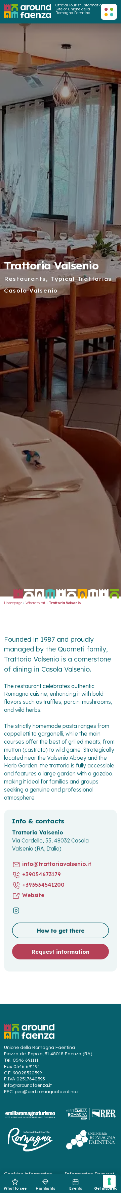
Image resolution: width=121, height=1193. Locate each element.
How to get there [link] (60, 930)
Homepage (13, 603)
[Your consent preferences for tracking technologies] (109, 1181)
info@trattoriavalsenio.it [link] (56, 864)
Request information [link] (60, 951)
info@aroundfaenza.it (28, 1085)
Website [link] (33, 895)
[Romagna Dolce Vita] (30, 1139)
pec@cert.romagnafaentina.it (47, 1091)
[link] (15, 1184)
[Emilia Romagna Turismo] (30, 1114)
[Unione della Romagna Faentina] (91, 1139)
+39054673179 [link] (41, 874)
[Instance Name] (27, 11)
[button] (109, 12)
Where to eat (35, 603)
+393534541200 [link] (43, 885)
